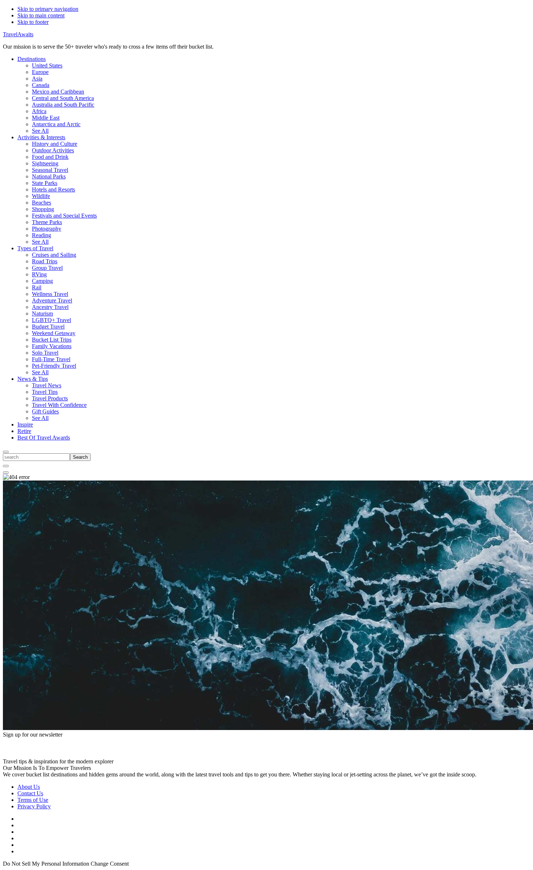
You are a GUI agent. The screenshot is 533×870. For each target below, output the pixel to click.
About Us (28, 787)
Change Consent (110, 864)
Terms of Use (32, 800)
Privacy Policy (34, 806)
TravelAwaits (18, 34)
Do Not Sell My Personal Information (46, 864)
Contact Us (30, 793)
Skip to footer (33, 22)
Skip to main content (41, 15)
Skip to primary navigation (47, 9)
